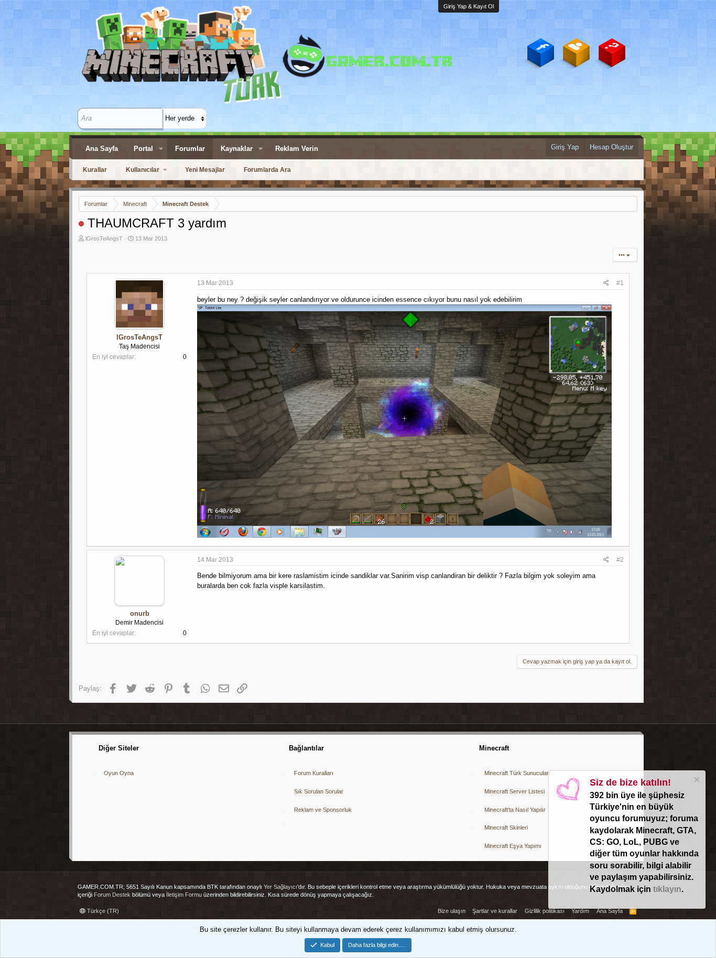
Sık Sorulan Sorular (318, 791)
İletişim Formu (184, 894)
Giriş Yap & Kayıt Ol (468, 6)
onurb (139, 613)
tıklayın (667, 889)
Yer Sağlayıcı (280, 887)
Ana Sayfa (101, 149)
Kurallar (95, 169)
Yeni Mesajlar (205, 169)
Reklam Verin (296, 149)
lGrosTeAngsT (104, 238)
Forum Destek (112, 894)
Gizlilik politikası (545, 911)
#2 (620, 559)
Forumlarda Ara (267, 169)
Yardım (580, 911)
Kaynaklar (237, 149)
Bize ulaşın (451, 911)
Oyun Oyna (119, 773)
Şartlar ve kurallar (494, 911)
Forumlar (190, 149)
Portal (143, 149)
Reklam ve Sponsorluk (323, 810)
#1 (620, 283)
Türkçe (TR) (102, 911)
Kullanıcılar (142, 169)
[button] (161, 149)
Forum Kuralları (313, 773)
